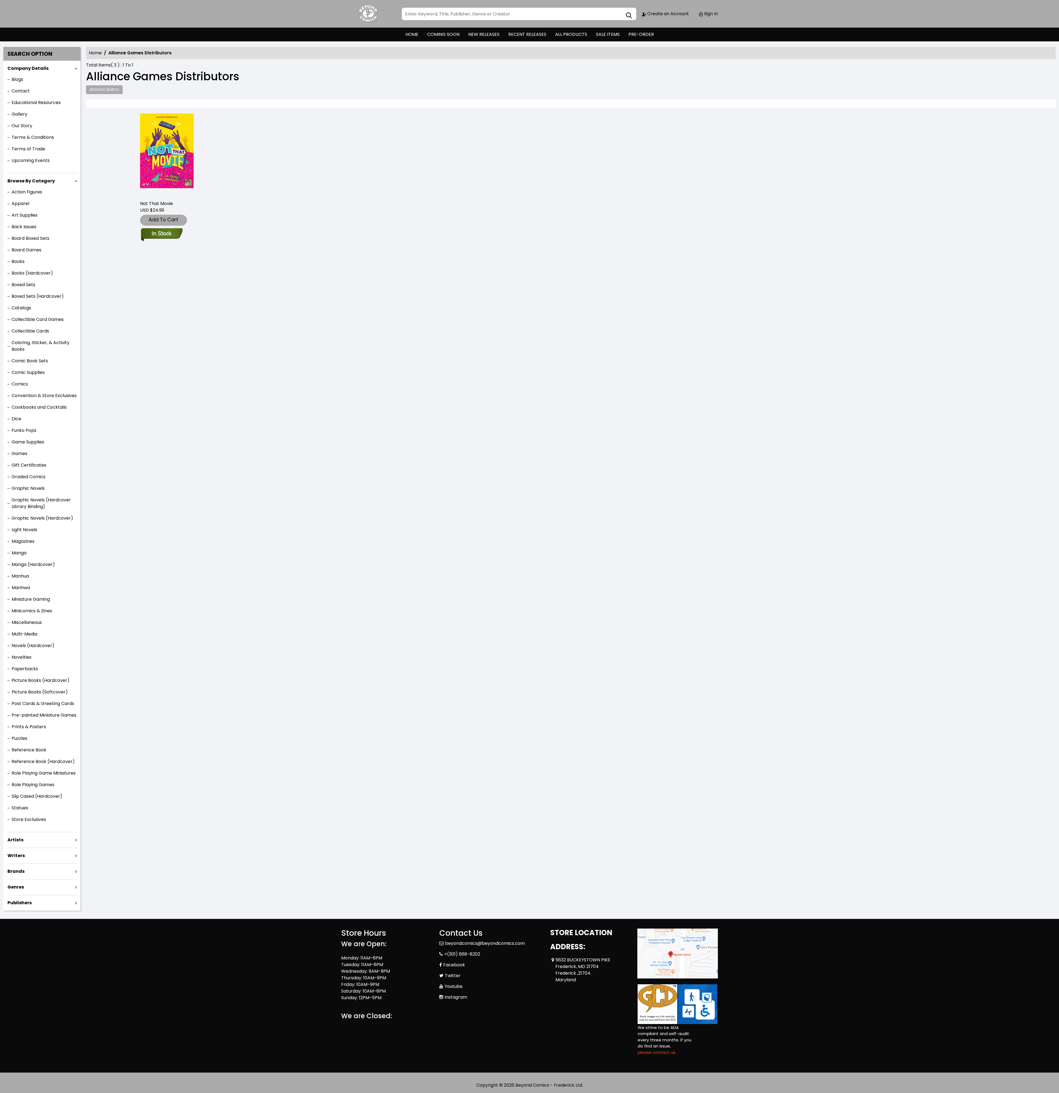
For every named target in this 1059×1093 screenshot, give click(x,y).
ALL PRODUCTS (571, 34)
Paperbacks (25, 669)
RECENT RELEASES (527, 34)
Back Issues (24, 227)
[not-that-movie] (167, 154)
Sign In (710, 13)
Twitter (453, 975)
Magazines (23, 541)
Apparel (20, 203)
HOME (411, 34)
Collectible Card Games (38, 319)
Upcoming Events (31, 160)
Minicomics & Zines (32, 611)
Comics (20, 384)
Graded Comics (29, 477)
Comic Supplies (28, 372)
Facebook (454, 965)
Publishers (19, 903)
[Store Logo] (368, 14)
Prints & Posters (29, 727)
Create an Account (667, 13)
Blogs (17, 79)
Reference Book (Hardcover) (43, 761)
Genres (15, 887)
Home (95, 53)
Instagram (456, 997)
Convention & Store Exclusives (44, 395)
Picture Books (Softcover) (40, 692)
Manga (19, 553)
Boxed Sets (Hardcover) (38, 296)
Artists (15, 840)
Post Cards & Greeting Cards (43, 703)
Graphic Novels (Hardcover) (42, 518)
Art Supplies (25, 215)
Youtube (453, 986)
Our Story (22, 126)
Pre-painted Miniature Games (44, 715)
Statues (20, 808)
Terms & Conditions (33, 137)
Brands (16, 871)
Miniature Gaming (31, 599)
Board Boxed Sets (30, 238)
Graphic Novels (28, 488)
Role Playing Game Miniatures (44, 773)
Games (19, 453)
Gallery (19, 114)
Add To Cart (163, 219)
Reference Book (29, 750)
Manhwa (21, 587)
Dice (16, 419)
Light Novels (24, 529)
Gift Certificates (29, 465)
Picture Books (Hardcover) (40, 680)
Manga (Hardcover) (33, 564)
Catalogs (21, 308)
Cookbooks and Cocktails (39, 407)
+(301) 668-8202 (462, 954)
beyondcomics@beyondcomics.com (485, 943)
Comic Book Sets (30, 361)
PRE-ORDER (641, 34)
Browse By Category (31, 181)
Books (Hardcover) (32, 273)
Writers (16, 855)
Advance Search (104, 89)
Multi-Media (24, 634)
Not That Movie (156, 203)
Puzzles (19, 738)
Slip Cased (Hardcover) (37, 796)
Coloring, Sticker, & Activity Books (40, 345)
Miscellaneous (27, 622)
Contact (21, 91)
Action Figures (27, 192)
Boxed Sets (23, 284)
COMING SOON (443, 34)
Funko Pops (24, 430)
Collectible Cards (30, 331)
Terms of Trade (28, 149)
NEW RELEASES (483, 34)
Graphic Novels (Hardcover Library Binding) (41, 503)
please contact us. (657, 1052)
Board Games (26, 250)
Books (18, 261)
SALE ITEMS (608, 34)
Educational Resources (36, 102)
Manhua (20, 576)
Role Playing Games (33, 784)
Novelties (21, 657)
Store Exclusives (29, 819)
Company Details (28, 68)
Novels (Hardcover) (33, 645)
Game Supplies (28, 442)
